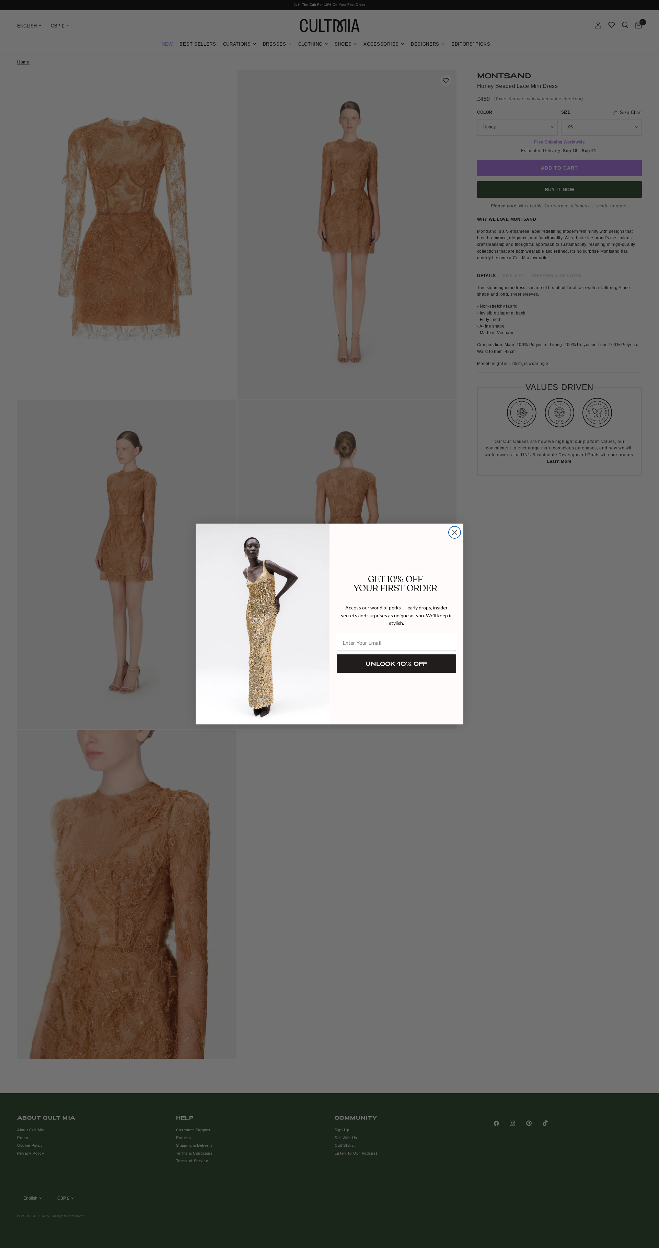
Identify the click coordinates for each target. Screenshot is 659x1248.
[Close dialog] (455, 532)
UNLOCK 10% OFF (396, 663)
